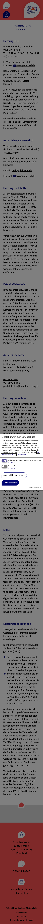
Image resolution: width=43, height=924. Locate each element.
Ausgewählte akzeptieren (14, 475)
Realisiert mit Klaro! (35, 488)
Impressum (22, 455)
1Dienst (11, 463)
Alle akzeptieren (10, 483)
